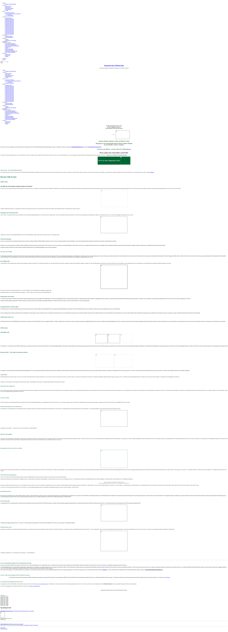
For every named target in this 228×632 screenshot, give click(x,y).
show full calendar (3, 628)
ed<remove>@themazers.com (34, 586)
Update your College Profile (10, 4)
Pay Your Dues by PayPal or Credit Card (13, 13)
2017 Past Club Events (9, 27)
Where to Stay (8, 54)
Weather (6, 56)
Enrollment (5, 41)
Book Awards (7, 7)
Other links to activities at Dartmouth (12, 45)
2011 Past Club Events (9, 34)
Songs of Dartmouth (9, 48)
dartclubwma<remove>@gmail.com (31, 625)
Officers (6, 39)
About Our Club (8, 6)
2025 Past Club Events (9, 19)
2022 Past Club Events (9, 22)
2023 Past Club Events (9, 21)
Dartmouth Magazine (9, 37)
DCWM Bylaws (8, 9)
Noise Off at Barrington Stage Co (7, 611)
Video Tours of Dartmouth (10, 52)
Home (4, 3)
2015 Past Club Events (9, 29)
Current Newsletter (8, 36)
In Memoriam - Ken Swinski (10, 40)
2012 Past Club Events (9, 32)
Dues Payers (10, 14)
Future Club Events (4, 624)
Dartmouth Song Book (9, 50)
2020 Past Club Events (9, 24)
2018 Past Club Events (9, 26)
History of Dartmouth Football (11, 44)
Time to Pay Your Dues (9, 12)
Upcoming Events (8, 17)
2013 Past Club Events (9, 31)
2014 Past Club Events (9, 30)
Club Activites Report (9, 8)
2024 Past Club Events (9, 20)
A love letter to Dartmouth (10, 43)
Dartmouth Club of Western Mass (114, 65)
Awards (6, 10)
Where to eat (7, 55)
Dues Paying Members (9, 15)
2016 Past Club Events (9, 28)
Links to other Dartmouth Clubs (11, 51)
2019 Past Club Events (9, 25)
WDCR (6, 47)
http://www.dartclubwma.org (42, 583)
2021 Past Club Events (9, 23)
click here (168, 577)
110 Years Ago (8, 46)
